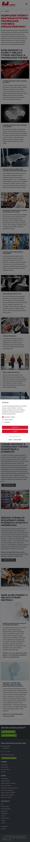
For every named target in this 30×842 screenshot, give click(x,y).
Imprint (10, 439)
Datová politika (17, 439)
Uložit (15, 431)
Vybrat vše (15, 427)
